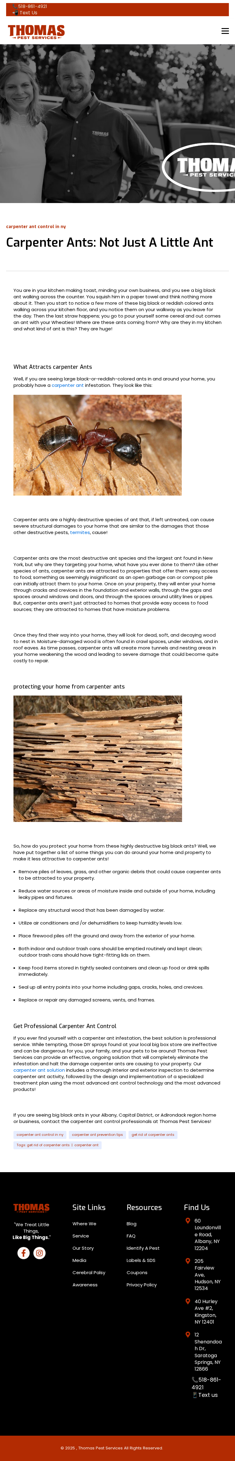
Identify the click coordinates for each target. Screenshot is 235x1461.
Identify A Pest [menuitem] (143, 1248)
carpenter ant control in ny (40, 1134)
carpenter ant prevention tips (97, 1134)
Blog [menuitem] (131, 1223)
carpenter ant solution (39, 1070)
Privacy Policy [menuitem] (142, 1284)
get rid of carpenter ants (153, 1134)
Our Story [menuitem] (83, 1248)
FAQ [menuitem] (131, 1236)
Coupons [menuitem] (137, 1272)
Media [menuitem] (79, 1260)
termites (80, 532)
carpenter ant (68, 385)
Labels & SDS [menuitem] (141, 1260)
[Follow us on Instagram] (39, 1253)
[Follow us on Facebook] (23, 1253)
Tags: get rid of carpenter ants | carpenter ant (58, 1145)
